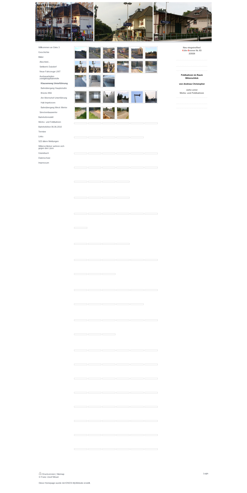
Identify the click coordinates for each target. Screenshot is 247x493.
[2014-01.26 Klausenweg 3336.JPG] (80, 407)
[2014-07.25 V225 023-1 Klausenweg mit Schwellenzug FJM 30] (137, 123)
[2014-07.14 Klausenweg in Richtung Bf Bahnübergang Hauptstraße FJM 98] (137, 214)
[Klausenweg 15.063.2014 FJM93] (108, 320)
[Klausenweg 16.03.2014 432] (122, 350)
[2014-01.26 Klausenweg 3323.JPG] (94, 435)
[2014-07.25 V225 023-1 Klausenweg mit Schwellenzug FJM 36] (137, 137)
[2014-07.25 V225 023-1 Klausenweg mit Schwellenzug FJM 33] (94, 137)
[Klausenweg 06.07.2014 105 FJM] (122, 304)
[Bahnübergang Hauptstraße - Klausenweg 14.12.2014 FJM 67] (80, 81)
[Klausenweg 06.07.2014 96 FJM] (80, 290)
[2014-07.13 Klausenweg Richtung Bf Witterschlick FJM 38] (80, 244)
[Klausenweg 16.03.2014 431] (137, 350)
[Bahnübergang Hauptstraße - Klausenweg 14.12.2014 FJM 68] (94, 81)
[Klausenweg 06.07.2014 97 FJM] (94, 290)
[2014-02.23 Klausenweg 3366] (151, 378)
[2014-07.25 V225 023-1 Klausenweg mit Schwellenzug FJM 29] (122, 123)
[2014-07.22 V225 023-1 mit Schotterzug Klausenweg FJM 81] (122, 153)
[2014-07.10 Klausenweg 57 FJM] (94, 260)
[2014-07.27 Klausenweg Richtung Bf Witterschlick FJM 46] (108, 113)
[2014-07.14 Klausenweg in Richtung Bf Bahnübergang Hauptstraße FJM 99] (151, 214)
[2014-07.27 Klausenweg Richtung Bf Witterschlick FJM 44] (94, 113)
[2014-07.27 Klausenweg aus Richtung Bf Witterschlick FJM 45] (80, 113)
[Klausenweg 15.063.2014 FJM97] (80, 334)
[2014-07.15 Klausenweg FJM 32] (80, 197)
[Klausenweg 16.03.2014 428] (94, 364)
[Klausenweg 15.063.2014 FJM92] (94, 320)
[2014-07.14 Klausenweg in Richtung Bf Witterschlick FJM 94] (94, 214)
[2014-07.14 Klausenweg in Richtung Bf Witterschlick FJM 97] (80, 214)
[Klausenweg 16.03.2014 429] (80, 364)
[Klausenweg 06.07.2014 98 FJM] (108, 290)
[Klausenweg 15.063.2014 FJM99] (108, 334)
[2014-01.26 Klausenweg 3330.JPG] (80, 421)
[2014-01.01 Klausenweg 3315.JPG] (94, 449)
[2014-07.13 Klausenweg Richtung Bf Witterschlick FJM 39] (94, 244)
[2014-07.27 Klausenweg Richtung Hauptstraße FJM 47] (122, 113)
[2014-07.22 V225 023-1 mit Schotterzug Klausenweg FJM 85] (80, 167)
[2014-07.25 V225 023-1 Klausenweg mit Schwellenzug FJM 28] (108, 123)
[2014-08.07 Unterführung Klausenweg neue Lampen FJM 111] (80, 97)
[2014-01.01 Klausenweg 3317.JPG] (122, 449)
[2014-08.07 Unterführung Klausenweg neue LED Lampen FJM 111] (151, 97)
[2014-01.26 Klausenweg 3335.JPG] (94, 407)
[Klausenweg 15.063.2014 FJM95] (137, 320)
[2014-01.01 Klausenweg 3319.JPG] (151, 449)
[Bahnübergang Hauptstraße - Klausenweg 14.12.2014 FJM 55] (80, 52)
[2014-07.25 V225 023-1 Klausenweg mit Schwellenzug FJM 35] (122, 137)
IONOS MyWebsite (74, 483)
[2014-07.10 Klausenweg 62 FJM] (80, 274)
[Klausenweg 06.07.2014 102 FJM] (80, 304)
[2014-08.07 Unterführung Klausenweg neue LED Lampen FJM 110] (137, 97)
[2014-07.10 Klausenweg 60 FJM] (137, 260)
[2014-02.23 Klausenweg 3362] (122, 392)
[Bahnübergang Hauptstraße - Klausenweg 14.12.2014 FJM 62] (94, 66)
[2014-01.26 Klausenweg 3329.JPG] (94, 421)
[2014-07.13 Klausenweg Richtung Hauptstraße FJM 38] (122, 244)
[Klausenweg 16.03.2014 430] (151, 350)
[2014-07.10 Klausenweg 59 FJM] (122, 260)
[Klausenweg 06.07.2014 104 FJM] (108, 304)
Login (205, 473)
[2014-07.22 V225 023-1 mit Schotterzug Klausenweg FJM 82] (108, 153)
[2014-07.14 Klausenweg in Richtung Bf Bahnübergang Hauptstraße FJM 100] (80, 228)
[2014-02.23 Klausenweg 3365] (80, 392)
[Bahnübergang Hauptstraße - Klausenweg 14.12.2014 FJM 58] (122, 52)
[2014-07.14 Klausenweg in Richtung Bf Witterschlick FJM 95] (122, 214)
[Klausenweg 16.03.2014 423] (80, 378)
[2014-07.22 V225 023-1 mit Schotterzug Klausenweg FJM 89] (137, 167)
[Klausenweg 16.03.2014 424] (151, 364)
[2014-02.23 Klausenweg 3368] (122, 378)
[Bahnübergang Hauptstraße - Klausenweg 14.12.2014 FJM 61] (80, 66)
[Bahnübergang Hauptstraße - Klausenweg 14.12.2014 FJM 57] (108, 52)
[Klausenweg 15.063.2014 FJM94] (122, 320)
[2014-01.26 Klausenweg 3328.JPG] (108, 421)
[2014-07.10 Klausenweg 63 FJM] (94, 274)
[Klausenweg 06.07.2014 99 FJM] (122, 290)
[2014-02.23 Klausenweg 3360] (151, 392)
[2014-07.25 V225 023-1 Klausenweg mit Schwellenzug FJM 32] (80, 137)
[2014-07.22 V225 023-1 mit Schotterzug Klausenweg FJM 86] (94, 167)
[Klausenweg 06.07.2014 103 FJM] (94, 304)
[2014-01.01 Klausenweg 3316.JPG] (108, 449)
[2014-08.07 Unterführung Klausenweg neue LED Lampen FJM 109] (122, 97)
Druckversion (48, 474)
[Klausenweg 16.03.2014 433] (108, 350)
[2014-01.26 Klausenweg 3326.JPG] (137, 421)
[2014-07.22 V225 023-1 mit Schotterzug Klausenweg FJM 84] (80, 153)
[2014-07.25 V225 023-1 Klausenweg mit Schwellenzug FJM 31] (151, 123)
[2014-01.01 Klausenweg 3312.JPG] (137, 435)
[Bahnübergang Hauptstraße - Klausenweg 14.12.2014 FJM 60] (151, 52)
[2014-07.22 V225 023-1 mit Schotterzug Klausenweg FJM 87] (108, 167)
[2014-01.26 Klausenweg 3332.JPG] (137, 407)
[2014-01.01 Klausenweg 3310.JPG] (108, 435)
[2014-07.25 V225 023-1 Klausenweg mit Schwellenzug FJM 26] (80, 123)
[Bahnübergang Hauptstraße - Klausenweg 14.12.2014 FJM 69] (108, 81)
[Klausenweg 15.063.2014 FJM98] (94, 334)
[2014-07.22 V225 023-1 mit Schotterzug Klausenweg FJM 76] (94, 181)
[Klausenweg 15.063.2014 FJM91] (80, 320)
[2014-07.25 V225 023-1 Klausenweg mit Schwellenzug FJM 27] (94, 123)
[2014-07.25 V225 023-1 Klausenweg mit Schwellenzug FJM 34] (108, 137)
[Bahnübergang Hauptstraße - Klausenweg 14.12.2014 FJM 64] (122, 66)
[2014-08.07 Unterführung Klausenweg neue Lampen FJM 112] (94, 97)
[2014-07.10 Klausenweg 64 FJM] (108, 274)
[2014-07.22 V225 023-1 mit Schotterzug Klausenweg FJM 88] (122, 167)
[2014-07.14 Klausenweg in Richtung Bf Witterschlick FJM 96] (108, 214)
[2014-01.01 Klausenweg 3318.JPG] (137, 449)
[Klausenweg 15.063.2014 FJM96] (151, 320)
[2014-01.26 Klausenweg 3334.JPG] (108, 407)
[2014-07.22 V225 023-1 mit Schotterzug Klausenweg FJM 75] (80, 181)
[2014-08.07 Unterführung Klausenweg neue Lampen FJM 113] (108, 97)
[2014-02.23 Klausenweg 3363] (108, 392)
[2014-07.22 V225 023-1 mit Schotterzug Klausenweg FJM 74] (151, 167)
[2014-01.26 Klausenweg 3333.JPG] (122, 407)
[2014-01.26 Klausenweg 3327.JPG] (122, 421)
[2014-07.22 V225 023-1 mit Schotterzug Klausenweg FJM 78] (122, 181)
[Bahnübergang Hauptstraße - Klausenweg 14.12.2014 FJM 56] (94, 52)
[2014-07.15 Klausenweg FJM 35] (122, 197)
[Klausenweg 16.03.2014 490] (80, 350)
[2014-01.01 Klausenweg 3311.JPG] (122, 435)
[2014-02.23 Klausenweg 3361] (137, 392)
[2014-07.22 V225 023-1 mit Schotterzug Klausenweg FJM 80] (137, 153)
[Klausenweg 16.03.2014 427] (108, 364)
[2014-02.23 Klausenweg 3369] (108, 378)
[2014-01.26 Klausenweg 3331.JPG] (151, 407)
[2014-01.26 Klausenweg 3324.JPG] (80, 435)
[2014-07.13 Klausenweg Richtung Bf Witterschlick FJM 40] (108, 244)
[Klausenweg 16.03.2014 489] (94, 350)
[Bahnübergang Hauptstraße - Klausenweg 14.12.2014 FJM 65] (137, 66)
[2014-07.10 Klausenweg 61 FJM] (151, 260)
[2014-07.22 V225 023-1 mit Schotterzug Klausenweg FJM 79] (151, 153)
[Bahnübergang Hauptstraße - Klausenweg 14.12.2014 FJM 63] (108, 66)
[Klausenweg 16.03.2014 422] (94, 378)
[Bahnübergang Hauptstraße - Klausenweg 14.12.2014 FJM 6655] (151, 66)
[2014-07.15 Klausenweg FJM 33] (94, 197)
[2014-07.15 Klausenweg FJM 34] (108, 197)
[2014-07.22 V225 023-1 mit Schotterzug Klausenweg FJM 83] (94, 153)
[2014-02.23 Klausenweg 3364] (94, 392)
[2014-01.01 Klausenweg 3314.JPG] (80, 449)
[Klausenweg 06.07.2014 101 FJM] (151, 290)
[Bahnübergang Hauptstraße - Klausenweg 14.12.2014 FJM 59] (137, 52)
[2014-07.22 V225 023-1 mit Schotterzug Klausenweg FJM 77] (108, 181)
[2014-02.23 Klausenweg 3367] (137, 378)
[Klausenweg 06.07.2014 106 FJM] (137, 304)
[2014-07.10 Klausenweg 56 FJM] (80, 260)
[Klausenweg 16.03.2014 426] (122, 364)
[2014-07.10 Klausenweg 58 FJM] (108, 260)
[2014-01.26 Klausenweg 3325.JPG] (151, 421)
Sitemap (60, 474)
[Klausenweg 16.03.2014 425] (137, 364)
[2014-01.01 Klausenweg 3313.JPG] (151, 435)
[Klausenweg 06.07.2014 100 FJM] (137, 290)
